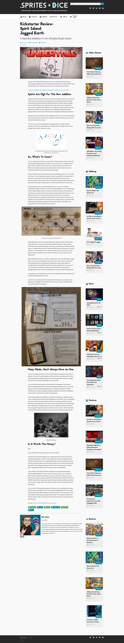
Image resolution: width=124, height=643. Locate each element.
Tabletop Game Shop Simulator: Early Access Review (94, 100)
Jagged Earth (56, 507)
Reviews (43, 42)
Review (31, 510)
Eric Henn (24, 42)
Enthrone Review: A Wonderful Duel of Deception (92, 540)
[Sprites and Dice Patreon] (89, 8)
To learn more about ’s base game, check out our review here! (48, 90)
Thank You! (22, 641)
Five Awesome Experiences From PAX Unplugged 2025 (93, 501)
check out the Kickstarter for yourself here (44, 503)
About (21, 639)
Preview (40, 507)
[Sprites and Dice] (44, 5)
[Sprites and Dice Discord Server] (92, 8)
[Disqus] (51, 556)
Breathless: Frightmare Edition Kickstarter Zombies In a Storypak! (94, 447)
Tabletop (48, 507)
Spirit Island (32, 507)
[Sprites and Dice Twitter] (95, 8)
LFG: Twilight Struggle (93, 242)
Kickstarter (65, 507)
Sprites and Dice (29, 637)
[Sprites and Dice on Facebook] (98, 8)
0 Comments (34, 42)
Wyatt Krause (91, 76)
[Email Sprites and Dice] (101, 8)
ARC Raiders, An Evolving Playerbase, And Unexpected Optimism (94, 153)
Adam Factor (91, 195)
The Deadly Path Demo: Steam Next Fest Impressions (94, 382)
